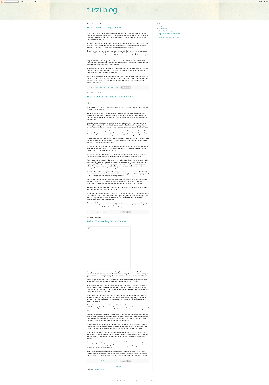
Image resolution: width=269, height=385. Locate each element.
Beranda (118, 366)
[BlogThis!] (124, 87)
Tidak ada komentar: (113, 87)
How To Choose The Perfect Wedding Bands (110, 96)
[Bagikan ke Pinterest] (130, 87)
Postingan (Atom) (99, 369)
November (162, 29)
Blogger (153, 381)
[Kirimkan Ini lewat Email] (122, 87)
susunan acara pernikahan (130, 172)
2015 (159, 26)
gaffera (137, 381)
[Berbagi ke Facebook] (128, 87)
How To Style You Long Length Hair (105, 27)
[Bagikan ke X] (126, 87)
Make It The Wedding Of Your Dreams (106, 221)
